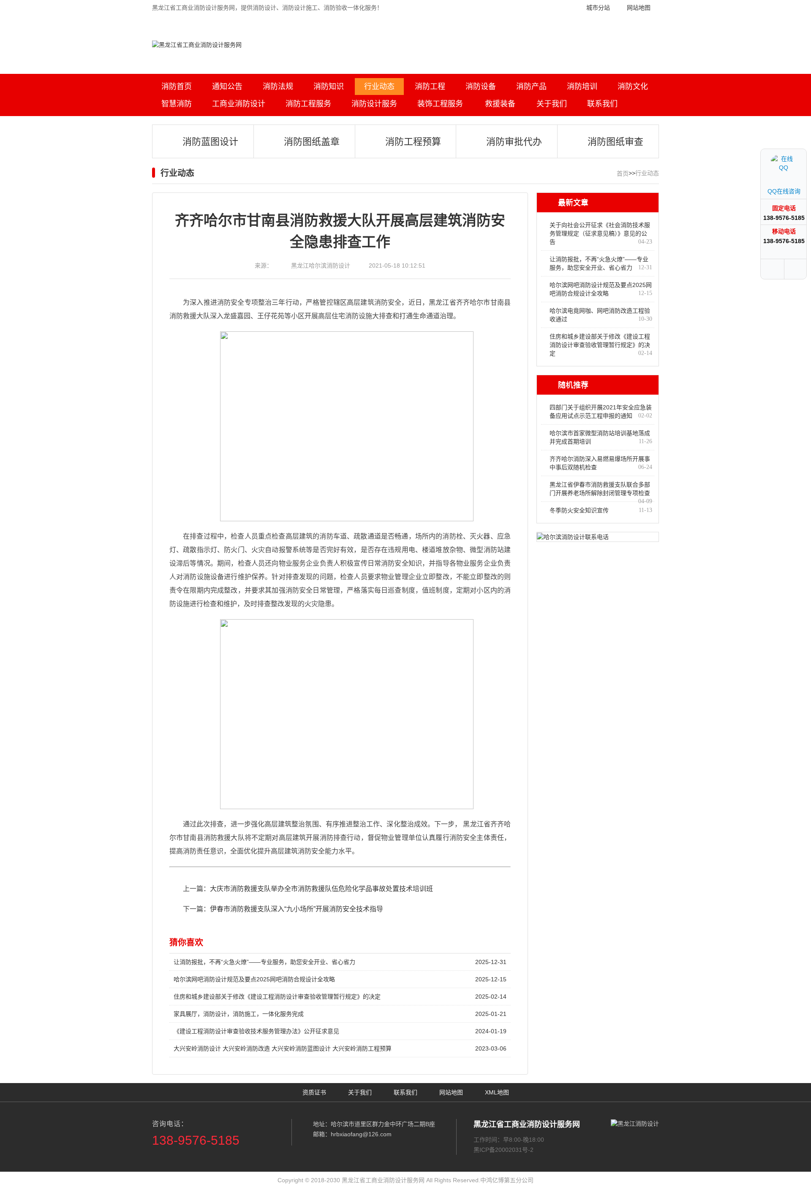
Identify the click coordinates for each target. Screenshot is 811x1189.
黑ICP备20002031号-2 (503, 1149)
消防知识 (328, 86)
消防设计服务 (374, 104)
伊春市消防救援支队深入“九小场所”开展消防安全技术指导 (296, 909)
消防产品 (531, 86)
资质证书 (314, 1092)
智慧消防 (176, 104)
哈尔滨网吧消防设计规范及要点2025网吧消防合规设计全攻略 (340, 979)
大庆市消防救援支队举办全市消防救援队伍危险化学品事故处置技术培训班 (321, 888)
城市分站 (598, 7)
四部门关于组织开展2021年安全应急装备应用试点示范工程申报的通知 (601, 411)
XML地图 (497, 1092)
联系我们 (602, 104)
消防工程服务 (308, 104)
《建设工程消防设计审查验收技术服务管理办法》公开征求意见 (340, 1031)
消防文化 (633, 86)
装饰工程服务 (440, 104)
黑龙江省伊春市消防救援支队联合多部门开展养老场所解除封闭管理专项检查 (601, 491)
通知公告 (227, 86)
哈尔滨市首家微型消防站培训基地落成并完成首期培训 (601, 437)
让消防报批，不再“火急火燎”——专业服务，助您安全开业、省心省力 (340, 962)
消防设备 (480, 86)
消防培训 (582, 86)
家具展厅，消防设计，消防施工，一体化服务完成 (340, 1013)
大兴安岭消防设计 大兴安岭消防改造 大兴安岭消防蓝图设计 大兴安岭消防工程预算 (340, 1048)
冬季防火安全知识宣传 (601, 510)
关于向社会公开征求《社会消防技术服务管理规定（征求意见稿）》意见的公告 (601, 233)
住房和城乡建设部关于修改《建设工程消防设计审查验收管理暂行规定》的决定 (340, 996)
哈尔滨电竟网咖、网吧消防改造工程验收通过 (601, 314)
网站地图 (638, 7)
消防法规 (278, 86)
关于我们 (551, 104)
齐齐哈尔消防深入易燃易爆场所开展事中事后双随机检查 (601, 463)
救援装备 (500, 104)
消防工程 (430, 86)
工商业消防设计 (238, 104)
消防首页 (176, 86)
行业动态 (379, 86)
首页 (623, 173)
